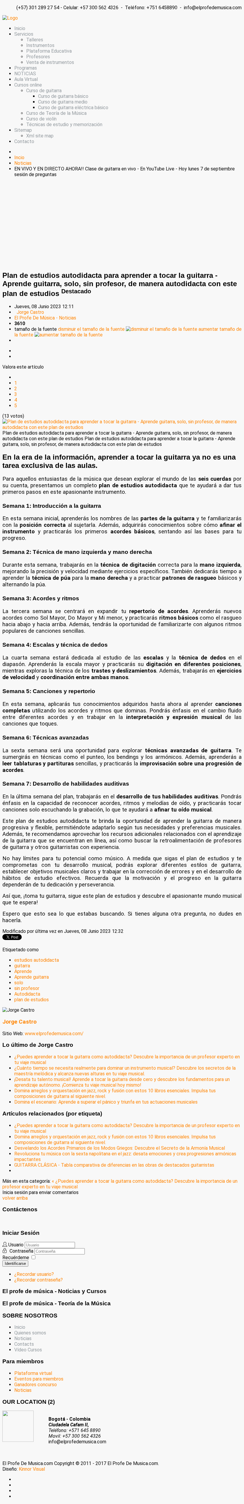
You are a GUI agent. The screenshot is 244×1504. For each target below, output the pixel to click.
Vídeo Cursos (28, 1350)
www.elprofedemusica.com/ (54, 1033)
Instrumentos (40, 45)
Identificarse (15, 1263)
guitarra (22, 966)
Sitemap (23, 130)
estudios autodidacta (36, 960)
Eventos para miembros (38, 1379)
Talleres (34, 40)
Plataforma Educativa (49, 51)
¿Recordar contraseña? (38, 1280)
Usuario (16, 1245)
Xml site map (40, 136)
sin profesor (26, 988)
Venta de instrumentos (50, 62)
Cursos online (28, 85)
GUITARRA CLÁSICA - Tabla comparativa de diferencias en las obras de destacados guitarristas (114, 1165)
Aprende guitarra (31, 977)
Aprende (23, 971)
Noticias (23, 1338)
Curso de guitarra (44, 90)
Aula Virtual (26, 79)
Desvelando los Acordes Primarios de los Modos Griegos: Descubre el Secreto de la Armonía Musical (119, 1148)
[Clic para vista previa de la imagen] (122, 427)
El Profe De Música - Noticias (45, 318)
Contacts (24, 1344)
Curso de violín (41, 119)
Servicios (23, 34)
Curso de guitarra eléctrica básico (73, 107)
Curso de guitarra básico (63, 96)
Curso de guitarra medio (62, 102)
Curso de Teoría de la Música (56, 113)
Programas (25, 68)
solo (18, 983)
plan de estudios (31, 999)
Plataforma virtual (33, 1373)
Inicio (19, 28)
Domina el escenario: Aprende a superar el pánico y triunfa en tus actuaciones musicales (106, 1102)
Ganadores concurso (35, 1384)
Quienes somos (30, 1333)
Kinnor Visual (32, 1469)
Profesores (38, 56)
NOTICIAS (25, 73)
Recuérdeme (15, 1257)
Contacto (24, 141)
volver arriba (15, 1198)
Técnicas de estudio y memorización (64, 124)
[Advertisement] (122, 223)
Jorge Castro (30, 312)
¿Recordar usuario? (34, 1274)
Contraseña (22, 1251)
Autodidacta (27, 994)
